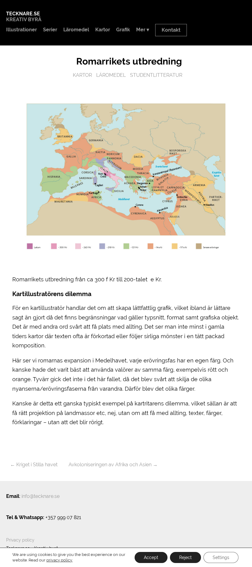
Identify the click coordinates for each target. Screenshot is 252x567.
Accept (151, 557)
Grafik (123, 30)
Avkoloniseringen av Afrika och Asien (110, 464)
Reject (185, 557)
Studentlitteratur (156, 75)
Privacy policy (20, 540)
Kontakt (171, 30)
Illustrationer (21, 30)
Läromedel (76, 30)
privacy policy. (59, 560)
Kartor (102, 30)
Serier (50, 30)
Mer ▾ (142, 30)
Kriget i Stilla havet (36, 464)
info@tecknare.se (41, 496)
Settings (221, 557)
